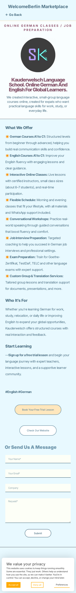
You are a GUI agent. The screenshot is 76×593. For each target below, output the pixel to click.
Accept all (13, 584)
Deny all (37, 584)
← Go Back (13, 15)
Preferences (62, 584)
